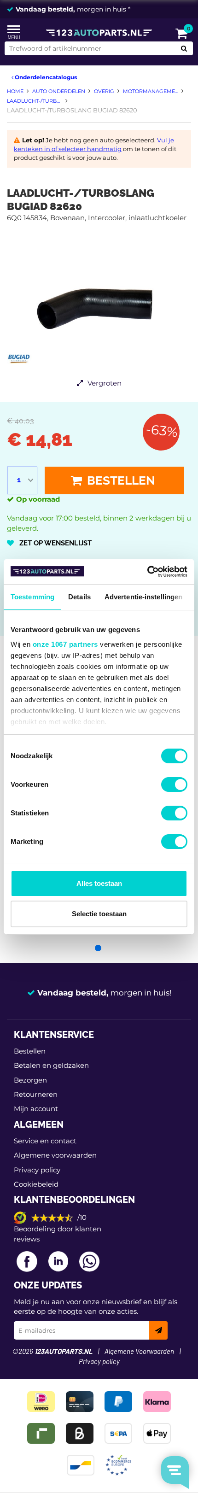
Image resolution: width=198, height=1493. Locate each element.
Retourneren (36, 1094)
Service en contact (45, 1140)
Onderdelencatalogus (45, 77)
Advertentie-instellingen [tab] (143, 597)
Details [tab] (79, 597)
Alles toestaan (99, 883)
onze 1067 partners (65, 644)
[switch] (174, 784)
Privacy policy (37, 1169)
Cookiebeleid (36, 1184)
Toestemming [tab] (32, 597)
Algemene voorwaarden (55, 1155)
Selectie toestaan (99, 914)
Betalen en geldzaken (51, 1065)
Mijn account (36, 1108)
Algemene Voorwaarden (139, 1351)
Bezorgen (30, 1080)
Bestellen (119, 480)
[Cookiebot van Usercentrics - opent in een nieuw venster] (147, 572)
